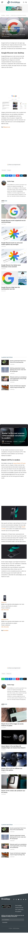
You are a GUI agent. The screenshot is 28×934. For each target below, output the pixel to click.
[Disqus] (14, 313)
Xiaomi (3, 673)
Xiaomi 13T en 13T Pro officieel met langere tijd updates (11, 769)
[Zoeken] (26, 2)
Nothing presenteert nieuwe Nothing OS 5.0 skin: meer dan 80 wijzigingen (18, 369)
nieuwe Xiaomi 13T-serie (19, 463)
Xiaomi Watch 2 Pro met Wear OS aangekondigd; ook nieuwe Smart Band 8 (13, 747)
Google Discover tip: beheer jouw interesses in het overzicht (11, 265)
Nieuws (7, 15)
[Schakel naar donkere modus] (24, 2)
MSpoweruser (6, 127)
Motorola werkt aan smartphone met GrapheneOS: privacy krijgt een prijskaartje (18, 378)
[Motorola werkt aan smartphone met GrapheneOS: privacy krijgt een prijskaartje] (5, 378)
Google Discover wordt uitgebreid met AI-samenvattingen (13, 221)
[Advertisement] (14, 82)
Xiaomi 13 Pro (4, 619)
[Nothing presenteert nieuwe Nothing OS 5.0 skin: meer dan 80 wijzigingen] (5, 369)
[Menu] (2, 2)
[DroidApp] (14, 2)
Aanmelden (4, 922)
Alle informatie (5, 609)
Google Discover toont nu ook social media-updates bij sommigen (11, 243)
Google (8, 170)
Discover (4, 170)
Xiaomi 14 (9, 673)
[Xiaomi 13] (4, 600)
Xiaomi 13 (3, 602)
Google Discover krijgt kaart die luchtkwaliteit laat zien (10, 288)
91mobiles (5, 630)
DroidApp (3, 15)
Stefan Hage (9, 34)
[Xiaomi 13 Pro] (4, 617)
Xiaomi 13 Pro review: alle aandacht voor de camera (13, 791)
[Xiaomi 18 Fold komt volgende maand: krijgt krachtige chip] (5, 387)
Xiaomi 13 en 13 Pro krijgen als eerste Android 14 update (12, 724)
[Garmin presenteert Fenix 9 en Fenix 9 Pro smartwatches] (5, 362)
